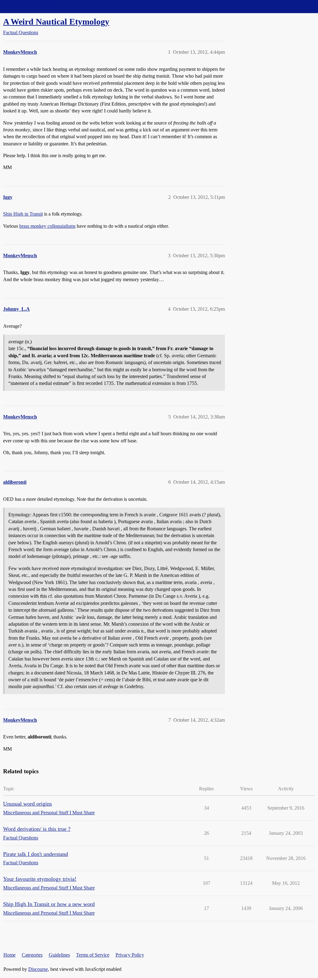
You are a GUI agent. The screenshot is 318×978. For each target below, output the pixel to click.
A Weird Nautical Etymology (56, 21)
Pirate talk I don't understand (35, 854)
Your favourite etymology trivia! (39, 879)
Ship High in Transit (23, 214)
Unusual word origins (27, 804)
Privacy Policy (130, 954)
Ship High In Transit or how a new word (49, 904)
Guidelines (59, 954)
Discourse (38, 969)
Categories (32, 954)
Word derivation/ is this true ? (36, 829)
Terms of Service (92, 954)
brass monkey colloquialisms (47, 226)
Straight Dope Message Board (32, 6)
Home (9, 954)
